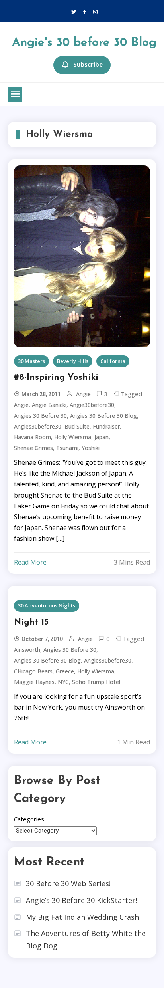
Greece (65, 671)
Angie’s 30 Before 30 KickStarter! (81, 900)
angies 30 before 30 (40, 415)
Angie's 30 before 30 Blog (84, 43)
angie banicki (49, 405)
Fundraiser (106, 426)
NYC (63, 682)
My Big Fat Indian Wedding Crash (82, 917)
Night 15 (31, 622)
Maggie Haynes (34, 682)
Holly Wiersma (72, 437)
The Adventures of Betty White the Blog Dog (86, 939)
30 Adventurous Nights (46, 605)
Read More (30, 562)
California (112, 361)
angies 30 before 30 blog (103, 415)
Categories (29, 819)
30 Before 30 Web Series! (68, 883)
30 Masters (31, 361)
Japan (101, 437)
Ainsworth (27, 649)
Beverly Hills (72, 361)
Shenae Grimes (33, 448)
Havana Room (32, 437)
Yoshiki (91, 448)
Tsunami (67, 448)
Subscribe (88, 64)
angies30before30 (37, 426)
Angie (83, 394)
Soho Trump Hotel (96, 682)
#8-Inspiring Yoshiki (56, 377)
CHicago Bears (33, 671)
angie (21, 405)
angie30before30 (92, 405)
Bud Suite (77, 426)
